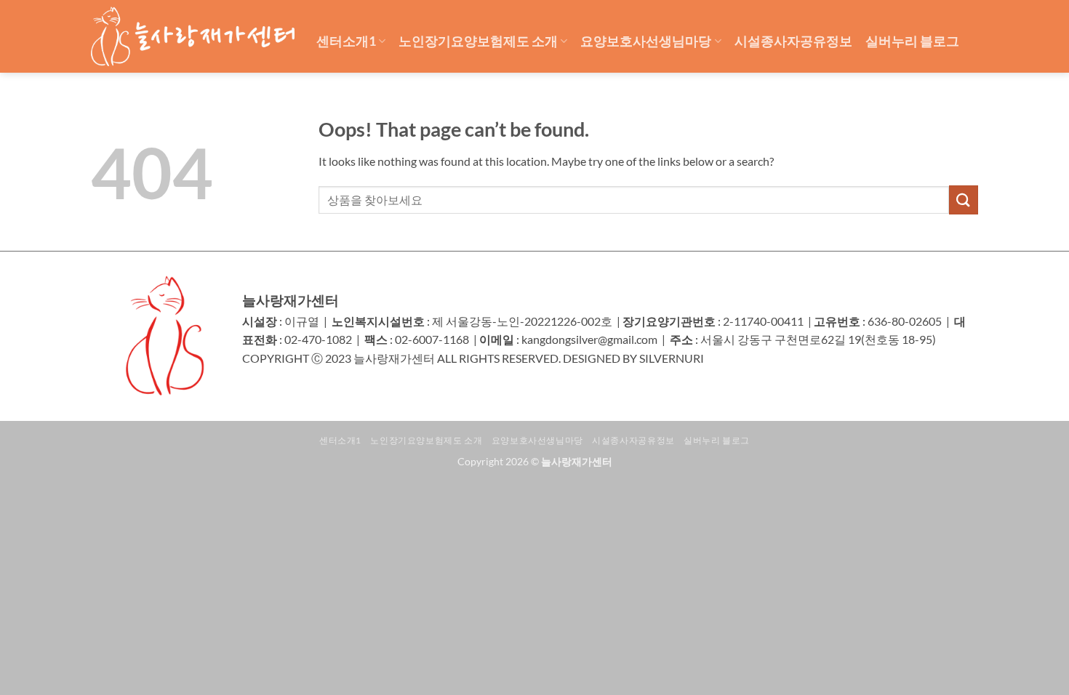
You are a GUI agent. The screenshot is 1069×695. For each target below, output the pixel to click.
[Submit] (963, 199)
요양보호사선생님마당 (645, 41)
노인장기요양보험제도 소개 (478, 41)
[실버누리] (193, 36)
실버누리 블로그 (912, 41)
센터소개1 (346, 41)
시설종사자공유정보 (793, 41)
